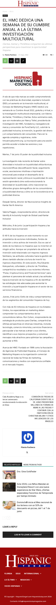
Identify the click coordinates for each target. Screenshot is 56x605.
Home (5, 11)
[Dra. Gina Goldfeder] (9, 474)
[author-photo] (28, 444)
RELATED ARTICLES (12, 465)
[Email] (11, 60)
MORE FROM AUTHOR (33, 465)
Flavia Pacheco (10, 55)
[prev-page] (4, 517)
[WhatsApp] (5, 60)
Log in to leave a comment (28, 535)
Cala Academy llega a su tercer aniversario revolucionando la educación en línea (15, 401)
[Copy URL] (23, 60)
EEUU (12, 11)
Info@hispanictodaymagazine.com (32, 601)
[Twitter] (28, 452)
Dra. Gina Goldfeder (26, 471)
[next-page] (8, 517)
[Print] (17, 60)
